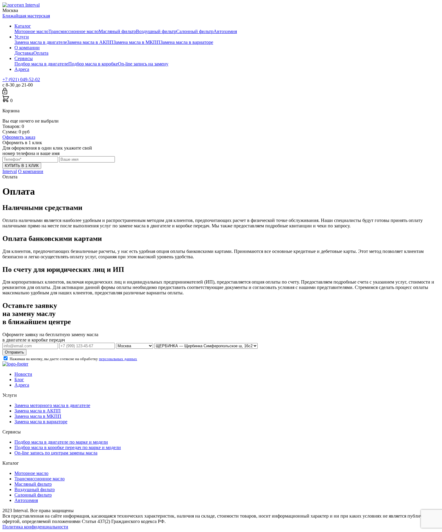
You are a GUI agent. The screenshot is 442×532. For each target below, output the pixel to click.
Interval (9, 171)
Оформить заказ (18, 137)
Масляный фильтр (117, 31)
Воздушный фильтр (156, 31)
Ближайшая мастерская (26, 15)
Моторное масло (31, 31)
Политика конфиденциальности (35, 526)
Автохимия (225, 31)
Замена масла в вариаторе (186, 42)
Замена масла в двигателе (40, 42)
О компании (27, 47)
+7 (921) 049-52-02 (21, 79)
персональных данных (118, 359)
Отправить (14, 352)
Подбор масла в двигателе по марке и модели (61, 442)
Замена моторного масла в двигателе (52, 405)
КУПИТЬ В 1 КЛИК (22, 165)
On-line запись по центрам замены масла (55, 452)
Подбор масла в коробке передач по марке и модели (67, 447)
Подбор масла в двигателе (41, 63)
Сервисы (23, 58)
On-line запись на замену (143, 63)
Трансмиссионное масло (73, 31)
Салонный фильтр (194, 31)
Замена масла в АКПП (90, 42)
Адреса (21, 69)
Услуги (21, 36)
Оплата (40, 53)
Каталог (22, 26)
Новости (23, 374)
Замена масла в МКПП (136, 42)
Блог (19, 379)
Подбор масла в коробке (93, 63)
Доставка (23, 53)
